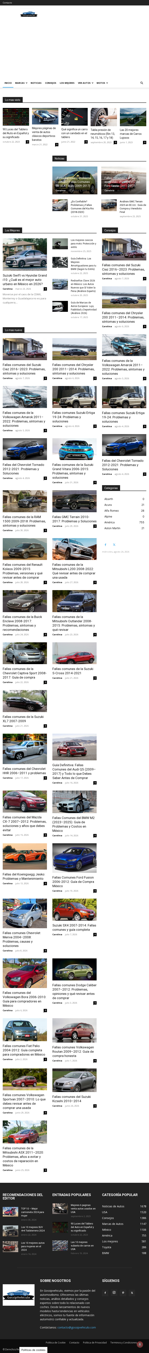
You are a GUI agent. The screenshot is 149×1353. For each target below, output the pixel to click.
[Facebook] (105, 544)
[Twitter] (114, 544)
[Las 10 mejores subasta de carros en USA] (60, 1245)
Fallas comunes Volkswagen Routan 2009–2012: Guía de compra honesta (73, 1051)
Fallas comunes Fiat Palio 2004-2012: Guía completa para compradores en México (24, 1050)
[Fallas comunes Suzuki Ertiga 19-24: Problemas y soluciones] (74, 397)
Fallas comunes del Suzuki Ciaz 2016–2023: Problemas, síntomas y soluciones (24, 369)
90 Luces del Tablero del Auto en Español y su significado (16, 133)
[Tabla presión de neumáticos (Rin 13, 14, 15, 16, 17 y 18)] (104, 117)
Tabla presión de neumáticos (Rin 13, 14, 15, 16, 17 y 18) (103, 133)
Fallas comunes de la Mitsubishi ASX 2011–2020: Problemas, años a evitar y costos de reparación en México (23, 1156)
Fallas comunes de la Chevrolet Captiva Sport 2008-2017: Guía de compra (25, 673)
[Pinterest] (123, 1293)
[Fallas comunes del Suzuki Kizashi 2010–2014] (74, 1080)
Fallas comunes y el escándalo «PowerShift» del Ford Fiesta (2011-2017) (122, 182)
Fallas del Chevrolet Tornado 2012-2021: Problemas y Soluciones (23, 469)
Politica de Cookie (56, 1342)
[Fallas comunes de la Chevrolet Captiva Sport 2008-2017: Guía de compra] (25, 653)
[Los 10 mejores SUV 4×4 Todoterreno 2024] (10, 1230)
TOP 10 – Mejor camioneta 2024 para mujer (32, 1212)
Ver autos (84, 82)
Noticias (36, 82)
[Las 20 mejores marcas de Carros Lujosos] (133, 117)
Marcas (20, 82)
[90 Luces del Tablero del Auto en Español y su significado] (16, 117)
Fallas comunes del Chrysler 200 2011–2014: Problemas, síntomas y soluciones (73, 369)
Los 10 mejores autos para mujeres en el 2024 (33, 1246)
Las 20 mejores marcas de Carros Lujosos (131, 133)
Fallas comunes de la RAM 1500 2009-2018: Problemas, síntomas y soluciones (24, 521)
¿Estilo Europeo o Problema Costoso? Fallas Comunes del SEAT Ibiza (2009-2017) (73, 182)
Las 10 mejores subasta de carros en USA (82, 1246)
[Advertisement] (74, 49)
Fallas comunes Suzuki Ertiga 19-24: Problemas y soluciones (73, 417)
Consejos (50, 82)
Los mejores (67, 82)
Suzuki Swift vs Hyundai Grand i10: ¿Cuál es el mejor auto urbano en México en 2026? (25, 279)
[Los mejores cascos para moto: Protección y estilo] (60, 243)
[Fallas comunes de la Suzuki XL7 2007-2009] (25, 701)
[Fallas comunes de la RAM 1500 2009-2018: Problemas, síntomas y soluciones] (25, 501)
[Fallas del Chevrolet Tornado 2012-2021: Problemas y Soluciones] (25, 449)
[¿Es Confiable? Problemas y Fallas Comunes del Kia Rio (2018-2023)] (60, 205)
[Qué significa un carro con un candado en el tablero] (74, 117)
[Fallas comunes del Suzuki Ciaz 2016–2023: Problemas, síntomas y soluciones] (25, 349)
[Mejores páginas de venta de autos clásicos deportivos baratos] (45, 116)
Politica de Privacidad (95, 1342)
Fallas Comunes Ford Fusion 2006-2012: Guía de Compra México (73, 881)
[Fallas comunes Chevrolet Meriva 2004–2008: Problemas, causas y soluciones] (25, 913)
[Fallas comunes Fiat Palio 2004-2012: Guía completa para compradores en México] (25, 1029)
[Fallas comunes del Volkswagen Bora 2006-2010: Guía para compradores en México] (25, 973)
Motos (101, 82)
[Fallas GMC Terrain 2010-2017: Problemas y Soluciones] (74, 501)
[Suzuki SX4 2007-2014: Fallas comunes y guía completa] (74, 910)
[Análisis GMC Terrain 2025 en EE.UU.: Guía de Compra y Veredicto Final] (109, 205)
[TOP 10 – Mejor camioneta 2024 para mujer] (10, 1211)
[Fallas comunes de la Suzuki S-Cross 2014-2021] (74, 653)
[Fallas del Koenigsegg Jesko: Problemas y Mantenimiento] (25, 856)
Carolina (61, 190)
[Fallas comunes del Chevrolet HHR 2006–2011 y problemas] (25, 749)
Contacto (7, 2)
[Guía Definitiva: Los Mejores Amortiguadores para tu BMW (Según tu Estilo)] (60, 262)
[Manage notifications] (140, 1344)
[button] (141, 83)
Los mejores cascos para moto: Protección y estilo (83, 244)
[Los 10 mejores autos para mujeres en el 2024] (10, 1246)
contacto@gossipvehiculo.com (76, 1327)
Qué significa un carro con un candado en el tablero (74, 133)
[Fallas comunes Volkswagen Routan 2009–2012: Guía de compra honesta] (74, 1030)
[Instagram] (114, 1293)
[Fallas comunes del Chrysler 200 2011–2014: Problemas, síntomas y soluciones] (74, 349)
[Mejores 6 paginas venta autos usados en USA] (60, 1208)
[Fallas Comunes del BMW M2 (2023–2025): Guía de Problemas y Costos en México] (74, 802)
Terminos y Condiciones (123, 1342)
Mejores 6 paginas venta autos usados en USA (83, 1209)
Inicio (8, 82)
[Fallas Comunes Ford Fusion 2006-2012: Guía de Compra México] (74, 858)
